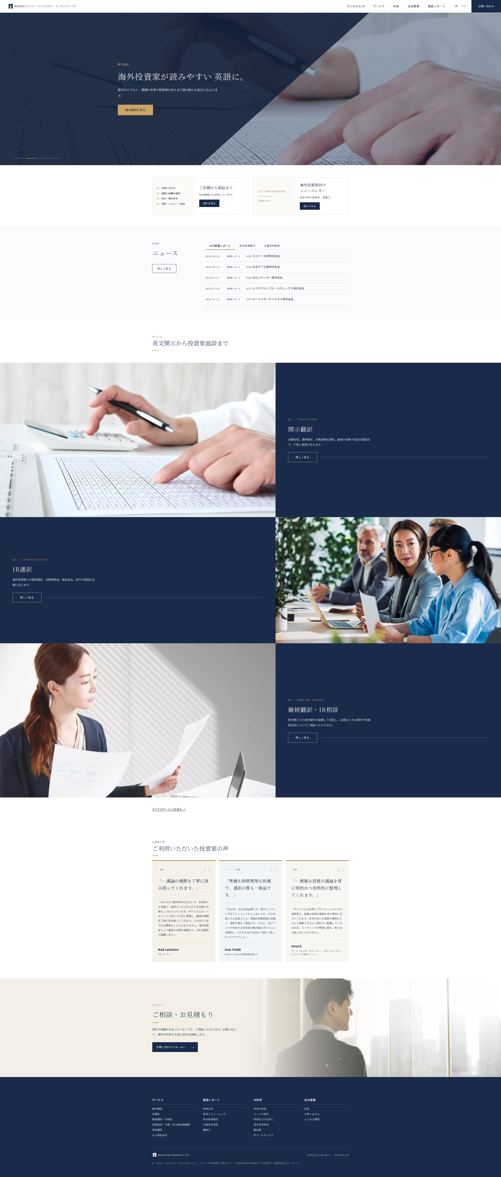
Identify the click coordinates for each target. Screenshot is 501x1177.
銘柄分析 (208, 1108)
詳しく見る (164, 268)
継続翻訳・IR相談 (162, 1119)
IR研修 (258, 1100)
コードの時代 (261, 1114)
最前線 (257, 1130)
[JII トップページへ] (42, 6)
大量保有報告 (210, 1124)
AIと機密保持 (159, 1135)
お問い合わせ (486, 6)
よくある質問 (312, 1119)
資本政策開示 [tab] (247, 245)
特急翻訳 (157, 1130)
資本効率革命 (261, 1124)
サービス (379, 6)
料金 (396, 6)
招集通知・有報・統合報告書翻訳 (171, 1124)
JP (456, 6)
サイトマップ (342, 1155)
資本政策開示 (210, 1119)
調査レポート (436, 6)
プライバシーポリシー (318, 1155)
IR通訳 (155, 1114)
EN (463, 6)
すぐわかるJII (356, 6)
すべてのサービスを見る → (168, 809)
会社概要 (413, 6)
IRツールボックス (264, 1135)
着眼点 (207, 1130)
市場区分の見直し (264, 1119)
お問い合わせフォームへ (171, 1047)
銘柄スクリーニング (214, 1114)
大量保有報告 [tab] (272, 245)
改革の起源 (260, 1108)
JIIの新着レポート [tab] (220, 245)
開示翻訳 (157, 1108)
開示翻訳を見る (135, 110)
